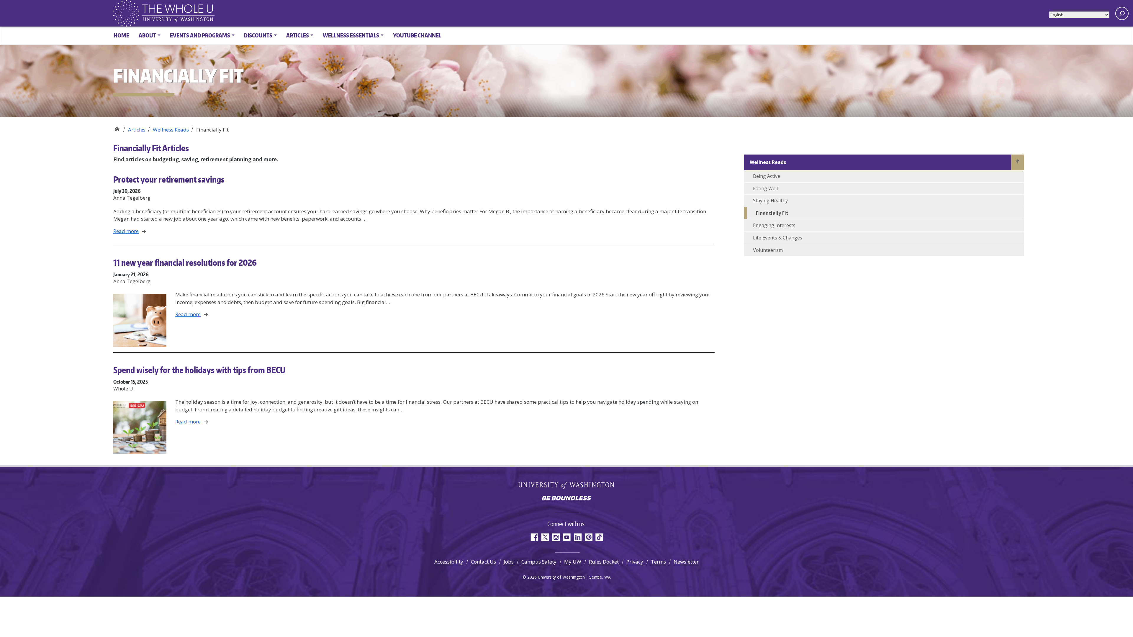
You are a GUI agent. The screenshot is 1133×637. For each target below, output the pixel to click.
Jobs (509, 561)
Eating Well (765, 188)
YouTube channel (417, 35)
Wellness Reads (171, 129)
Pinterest (588, 537)
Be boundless (566, 498)
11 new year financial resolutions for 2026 (185, 262)
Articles (136, 129)
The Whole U (117, 127)
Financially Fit (772, 213)
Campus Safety (538, 561)
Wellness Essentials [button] (351, 35)
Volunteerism (768, 250)
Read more (126, 231)
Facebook (534, 537)
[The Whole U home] (127, 13)
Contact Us (483, 561)
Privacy (634, 561)
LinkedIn (578, 537)
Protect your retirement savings (169, 179)
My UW (572, 561)
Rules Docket (604, 561)
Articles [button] (297, 35)
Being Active (766, 176)
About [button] (147, 35)
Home (121, 35)
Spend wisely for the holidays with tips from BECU (199, 370)
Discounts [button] (258, 35)
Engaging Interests (774, 225)
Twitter (545, 537)
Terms (658, 561)
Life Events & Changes (777, 237)
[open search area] (1122, 13)
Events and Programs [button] (200, 35)
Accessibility (448, 561)
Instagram (556, 537)
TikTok (599, 537)
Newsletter (686, 561)
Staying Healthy (770, 200)
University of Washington (566, 485)
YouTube (567, 537)
